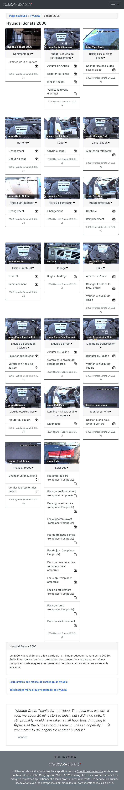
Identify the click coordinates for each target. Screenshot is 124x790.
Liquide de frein (60, 343)
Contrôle (91, 211)
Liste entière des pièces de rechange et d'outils (38, 681)
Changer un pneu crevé (23, 475)
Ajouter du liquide (58, 352)
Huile (99, 268)
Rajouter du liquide (97, 355)
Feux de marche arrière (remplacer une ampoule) (61, 566)
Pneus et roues (22, 467)
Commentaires (22, 53)
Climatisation (100, 142)
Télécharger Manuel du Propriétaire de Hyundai (38, 689)
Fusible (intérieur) (99, 202)
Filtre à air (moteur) (61, 202)
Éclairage (60, 467)
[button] (14, 724)
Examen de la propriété (23, 62)
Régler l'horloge (57, 276)
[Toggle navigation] (115, 4)
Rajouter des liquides (21, 355)
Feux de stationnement (61, 621)
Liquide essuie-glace (22, 411)
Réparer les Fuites (58, 73)
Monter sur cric (99, 411)
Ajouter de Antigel (58, 65)
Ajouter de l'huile (96, 276)
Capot (61, 142)
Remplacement (95, 219)
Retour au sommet (64, 756)
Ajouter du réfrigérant (99, 150)
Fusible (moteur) (22, 268)
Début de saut (17, 158)
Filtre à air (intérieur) (22, 202)
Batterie (22, 142)
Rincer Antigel (55, 81)
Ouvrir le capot (56, 150)
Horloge (61, 268)
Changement (16, 150)
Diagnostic (53, 423)
